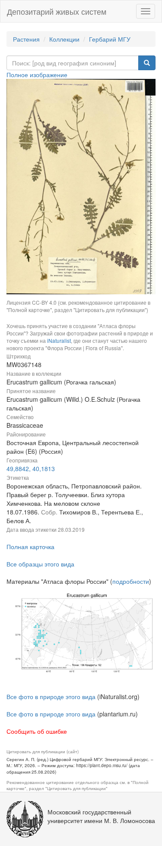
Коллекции (64, 39)
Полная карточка (30, 546)
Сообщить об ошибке (36, 731)
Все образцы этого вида (40, 564)
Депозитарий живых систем (56, 11)
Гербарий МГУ (109, 39)
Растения (26, 39)
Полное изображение (36, 74)
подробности (130, 581)
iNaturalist (59, 340)
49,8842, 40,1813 (30, 468)
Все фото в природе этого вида (50, 696)
